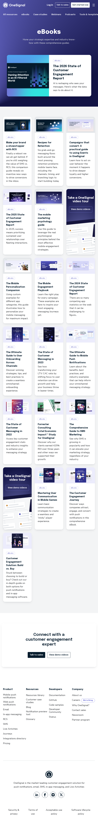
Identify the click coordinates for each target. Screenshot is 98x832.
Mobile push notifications (9, 696)
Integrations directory (14, 738)
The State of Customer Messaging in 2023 (46, 357)
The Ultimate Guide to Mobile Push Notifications (78, 357)
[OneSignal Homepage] (14, 5)
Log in (50, 5)
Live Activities (10, 728)
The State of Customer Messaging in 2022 (14, 429)
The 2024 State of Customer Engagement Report (78, 288)
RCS (5, 719)
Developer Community (55, 710)
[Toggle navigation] (93, 5)
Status (52, 716)
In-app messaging (12, 714)
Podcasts (70, 15)
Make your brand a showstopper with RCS (16, 146)
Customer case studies (34, 701)
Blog (28, 707)
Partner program (81, 719)
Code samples (56, 704)
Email (6, 709)
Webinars (56, 15)
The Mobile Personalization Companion (15, 287)
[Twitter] (61, 795)
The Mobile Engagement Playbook (45, 287)
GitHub (53, 700)
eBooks (25, 15)
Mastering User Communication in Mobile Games (47, 496)
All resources (10, 15)
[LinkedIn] (37, 795)
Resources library (35, 695)
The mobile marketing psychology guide (45, 220)
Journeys (7, 733)
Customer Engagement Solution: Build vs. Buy (14, 563)
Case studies (40, 15)
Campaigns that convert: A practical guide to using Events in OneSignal (79, 150)
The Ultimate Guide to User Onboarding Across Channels (14, 359)
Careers (76, 700)
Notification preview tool (36, 713)
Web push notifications (9, 703)
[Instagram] (53, 795)
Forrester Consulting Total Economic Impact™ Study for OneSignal (47, 431)
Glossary (30, 719)
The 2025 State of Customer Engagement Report (15, 220)
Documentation (57, 695)
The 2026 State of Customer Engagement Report (67, 72)
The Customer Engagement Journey (77, 496)
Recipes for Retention (44, 144)
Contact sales (79, 710)
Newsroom (77, 715)
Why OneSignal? (80, 705)
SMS (5, 724)
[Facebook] (45, 795)
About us (77, 695)
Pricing (6, 743)
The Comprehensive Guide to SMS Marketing (78, 429)
